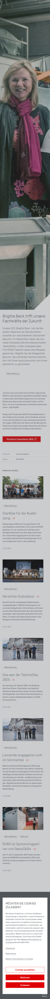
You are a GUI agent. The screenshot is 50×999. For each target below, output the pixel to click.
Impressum (10, 948)
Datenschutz (11, 953)
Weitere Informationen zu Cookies (19, 959)
